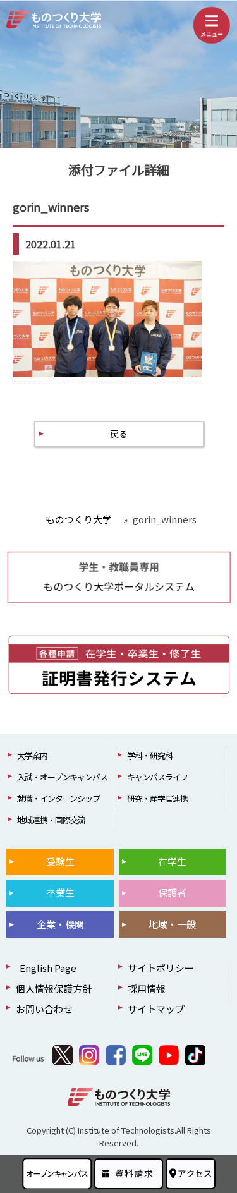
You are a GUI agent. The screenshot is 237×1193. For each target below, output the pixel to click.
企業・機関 (60, 924)
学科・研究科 (150, 755)
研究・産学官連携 (157, 798)
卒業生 (60, 892)
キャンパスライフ (157, 777)
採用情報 (147, 988)
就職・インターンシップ (58, 798)
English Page (46, 967)
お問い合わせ (44, 1008)
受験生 (60, 861)
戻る (119, 433)
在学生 (172, 861)
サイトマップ (156, 1008)
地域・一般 (172, 924)
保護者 (172, 892)
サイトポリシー (161, 967)
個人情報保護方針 (54, 988)
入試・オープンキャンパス (62, 777)
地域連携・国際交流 (51, 820)
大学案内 (32, 755)
